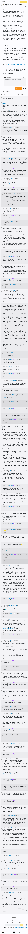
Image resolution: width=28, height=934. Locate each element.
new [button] (22, 94)
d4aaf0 (15, 928)
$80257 (3, 1)
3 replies (7, 290)
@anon (5, 397)
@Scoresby (21, 927)
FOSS (2, 927)
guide (11, 922)
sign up (24, 1)
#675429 (10, 395)
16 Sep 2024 (17, 284)
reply (18, 88)
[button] (19, 908)
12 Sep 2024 (16, 110)
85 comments (9, 6)
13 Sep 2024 (16, 101)
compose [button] (9, 77)
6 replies (7, 380)
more (26, 927)
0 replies (6, 96)
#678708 (4, 103)
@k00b (15, 927)
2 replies (7, 135)
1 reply (7, 110)
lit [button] (19, 94)
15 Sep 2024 (13, 96)
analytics (8, 920)
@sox (18, 927)
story (16, 922)
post (14, 932)
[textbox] (14, 41)
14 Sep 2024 (18, 352)
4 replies (7, 534)
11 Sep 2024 (18, 6)
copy (22, 924)
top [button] (25, 94)
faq (7, 922)
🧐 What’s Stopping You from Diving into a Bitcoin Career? (12, 5)
